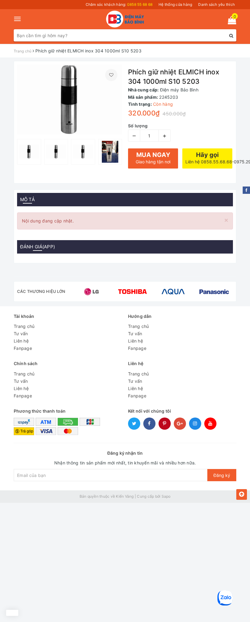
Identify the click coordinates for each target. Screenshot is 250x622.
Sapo (166, 496)
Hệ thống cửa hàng (175, 4)
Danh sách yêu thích (216, 4)
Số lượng (138, 125)
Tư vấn (21, 333)
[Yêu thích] (111, 75)
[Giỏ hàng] (230, 21)
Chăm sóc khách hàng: (119, 4)
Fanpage (23, 348)
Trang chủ (24, 326)
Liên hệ (21, 340)
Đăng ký (221, 475)
